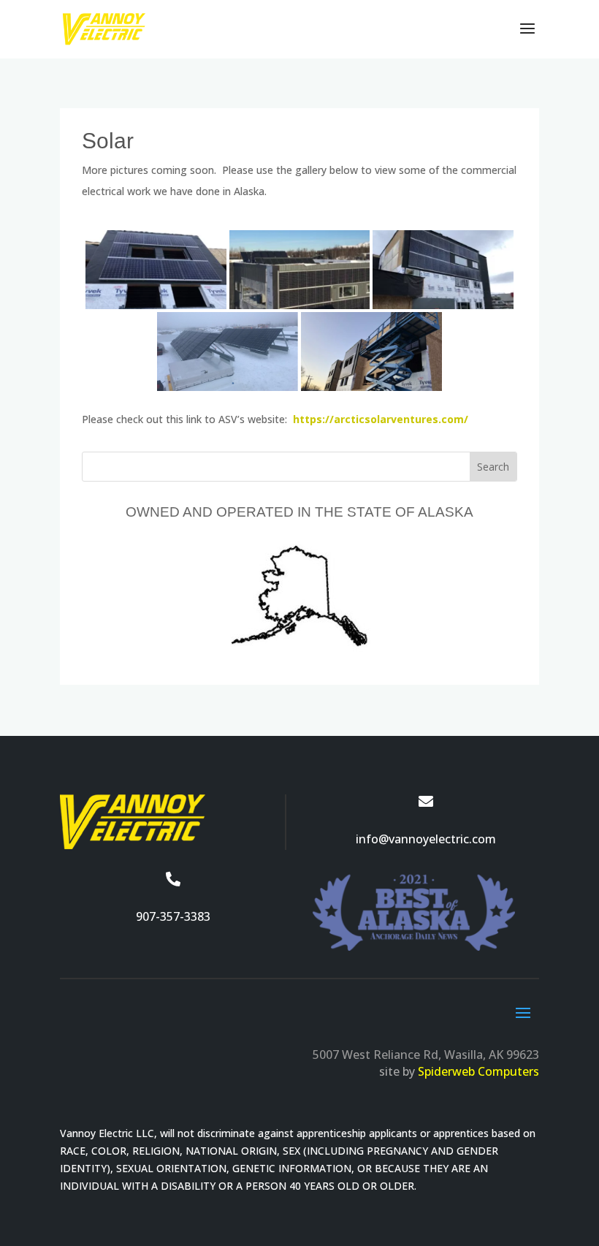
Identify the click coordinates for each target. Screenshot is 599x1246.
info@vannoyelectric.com (426, 839)
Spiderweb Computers (478, 1071)
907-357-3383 (173, 916)
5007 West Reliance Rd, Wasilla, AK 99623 (426, 1054)
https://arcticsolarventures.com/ (380, 419)
